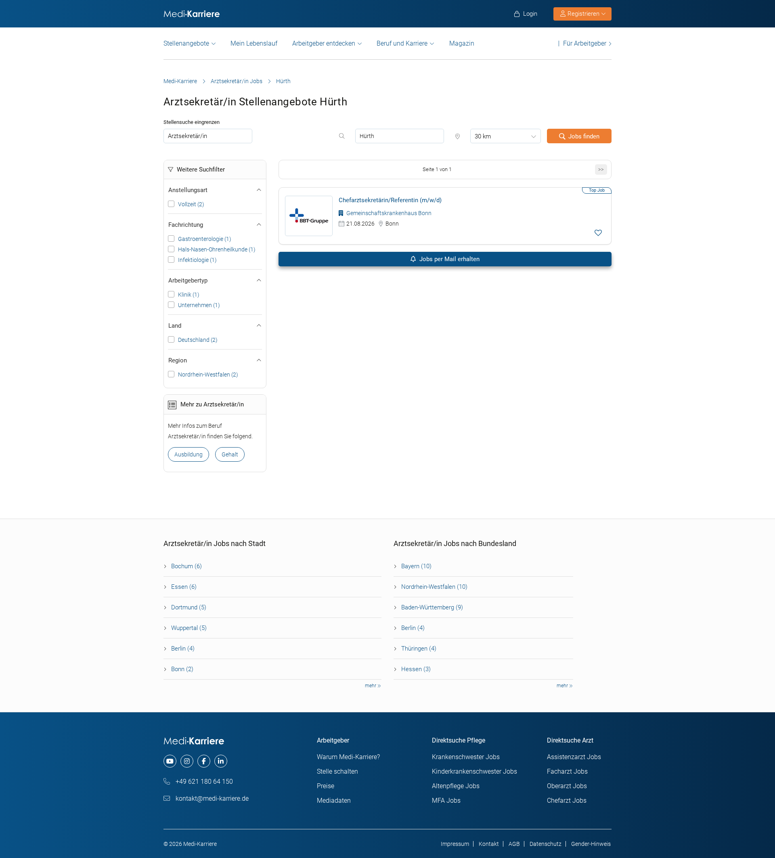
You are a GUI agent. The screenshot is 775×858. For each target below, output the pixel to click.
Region (177, 360)
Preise (325, 786)
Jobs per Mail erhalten (449, 259)
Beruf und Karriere (402, 43)
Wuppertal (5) (189, 628)
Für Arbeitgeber (584, 43)
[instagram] (186, 761)
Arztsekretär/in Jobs (236, 81)
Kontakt (489, 844)
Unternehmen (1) (199, 305)
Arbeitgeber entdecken (323, 43)
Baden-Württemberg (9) (432, 607)
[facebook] (203, 761)
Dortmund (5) (188, 607)
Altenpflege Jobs (456, 786)
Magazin (461, 43)
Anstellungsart (187, 190)
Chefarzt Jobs (566, 800)
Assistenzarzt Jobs (574, 757)
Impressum (455, 844)
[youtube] (169, 761)
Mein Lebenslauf (253, 43)
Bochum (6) (186, 566)
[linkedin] (220, 761)
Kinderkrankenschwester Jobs (474, 771)
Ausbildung (188, 454)
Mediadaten (334, 800)
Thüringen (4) (418, 648)
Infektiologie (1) (197, 260)
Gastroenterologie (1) (204, 239)
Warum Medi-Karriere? (348, 757)
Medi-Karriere (180, 81)
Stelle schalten (337, 771)
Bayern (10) (416, 566)
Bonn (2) (182, 669)
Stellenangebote (186, 43)
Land (174, 325)
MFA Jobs (446, 800)
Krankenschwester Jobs (466, 757)
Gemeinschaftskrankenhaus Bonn (388, 213)
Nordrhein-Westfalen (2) (208, 374)
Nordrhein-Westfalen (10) (434, 586)
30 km (483, 136)
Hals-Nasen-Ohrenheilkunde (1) (217, 249)
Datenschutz (545, 844)
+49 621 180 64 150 (203, 781)
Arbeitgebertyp (187, 280)
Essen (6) (184, 586)
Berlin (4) (183, 648)
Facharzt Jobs (567, 771)
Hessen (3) (416, 669)
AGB (514, 844)
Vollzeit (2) (191, 204)
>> (601, 169)
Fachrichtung (185, 224)
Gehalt (230, 454)
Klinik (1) (188, 294)
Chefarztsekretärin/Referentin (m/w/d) (390, 200)
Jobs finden (583, 136)
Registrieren (583, 13)
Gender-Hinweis (591, 844)
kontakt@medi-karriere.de (211, 798)
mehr (371, 685)
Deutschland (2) (198, 340)
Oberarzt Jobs (567, 786)
